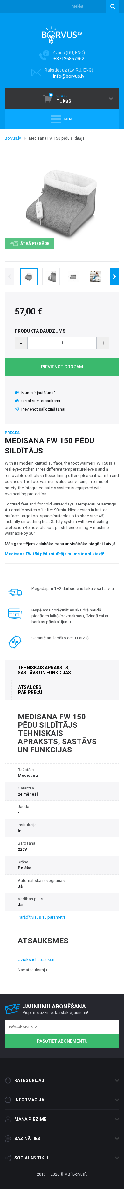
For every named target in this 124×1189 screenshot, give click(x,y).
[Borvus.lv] (62, 33)
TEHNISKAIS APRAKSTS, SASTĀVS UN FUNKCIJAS (44, 670)
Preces (12, 433)
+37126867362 (68, 59)
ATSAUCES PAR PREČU (30, 690)
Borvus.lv (13, 138)
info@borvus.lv (68, 76)
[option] (28, 276)
